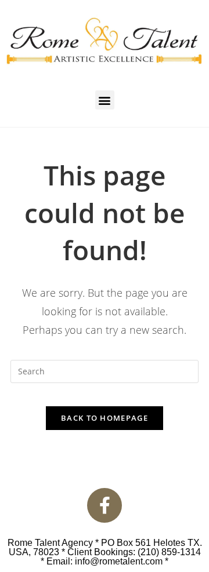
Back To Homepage (104, 418)
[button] (104, 100)
